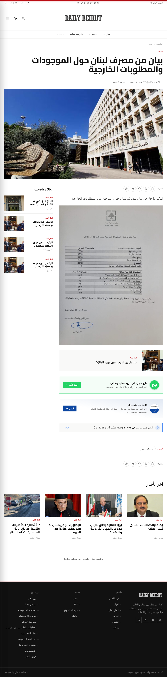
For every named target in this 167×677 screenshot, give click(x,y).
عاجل (76, 615)
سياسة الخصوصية (28, 610)
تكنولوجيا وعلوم (76, 34)
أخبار (108, 34)
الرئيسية (159, 43)
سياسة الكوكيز (30, 621)
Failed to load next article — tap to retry (83, 559)
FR (16, 3)
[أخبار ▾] (103, 34)
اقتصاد (150, 43)
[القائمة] (7, 18)
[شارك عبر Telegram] (133, 189)
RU (5, 3)
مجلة (61, 34)
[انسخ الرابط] (126, 189)
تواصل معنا (32, 604)
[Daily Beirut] (83, 18)
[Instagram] (146, 620)
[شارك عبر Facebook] (139, 189)
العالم (117, 615)
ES (11, 3)
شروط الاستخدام (29, 615)
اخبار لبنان (115, 610)
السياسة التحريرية (28, 639)
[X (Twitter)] (160, 620)
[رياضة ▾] (89, 34)
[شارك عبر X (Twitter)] (146, 189)
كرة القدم (115, 598)
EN (22, 3)
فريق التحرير (31, 656)
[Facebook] (153, 620)
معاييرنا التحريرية (29, 644)
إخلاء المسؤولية (29, 633)
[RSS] (139, 620)
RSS (77, 604)
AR (27, 2)
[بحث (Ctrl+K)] (23, 18)
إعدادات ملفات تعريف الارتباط (22, 627)
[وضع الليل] (15, 18)
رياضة (94, 34)
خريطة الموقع (72, 610)
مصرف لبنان (147, 448)
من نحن (33, 598)
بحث (76, 598)
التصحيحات (32, 650)
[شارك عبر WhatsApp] (152, 189)
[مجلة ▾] (56, 34)
